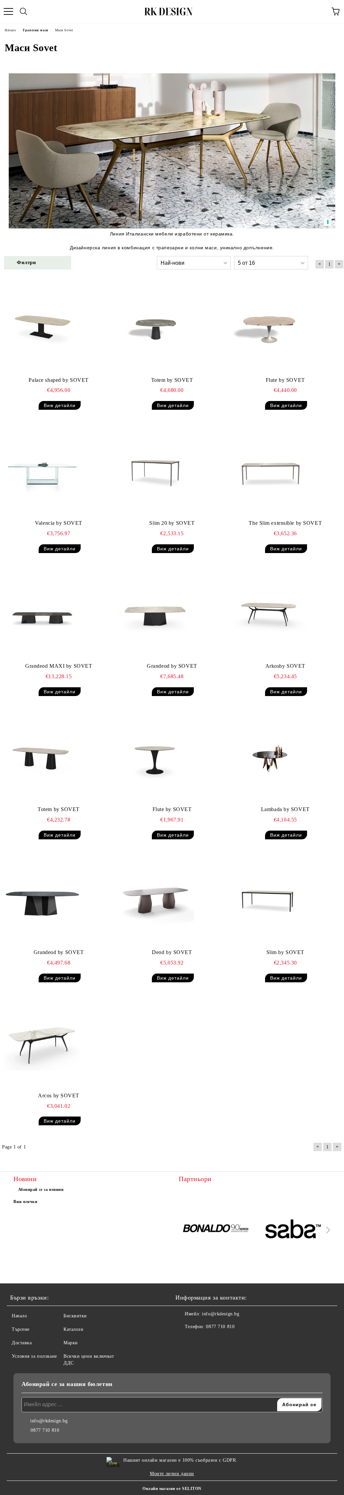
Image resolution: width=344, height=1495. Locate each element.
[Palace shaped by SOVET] (42, 328)
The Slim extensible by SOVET (285, 523)
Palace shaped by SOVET (58, 380)
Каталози (73, 1329)
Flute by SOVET (285, 380)
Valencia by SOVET (58, 523)
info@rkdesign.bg (220, 1313)
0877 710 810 (220, 1326)
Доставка (22, 1342)
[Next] (326, 1230)
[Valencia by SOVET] (42, 471)
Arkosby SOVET (285, 666)
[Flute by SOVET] (269, 328)
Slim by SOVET (285, 952)
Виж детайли (60, 405)
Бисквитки (75, 1315)
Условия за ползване (34, 1356)
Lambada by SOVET (285, 809)
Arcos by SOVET (58, 1095)
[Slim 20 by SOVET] (155, 471)
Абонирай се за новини (41, 1189)
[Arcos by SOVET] (42, 1043)
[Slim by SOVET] (269, 900)
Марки (70, 1342)
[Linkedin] (213, 1340)
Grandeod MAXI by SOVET (58, 666)
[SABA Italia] (293, 1230)
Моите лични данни (172, 1473)
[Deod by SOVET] (155, 900)
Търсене (21, 1329)
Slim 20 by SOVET (172, 523)
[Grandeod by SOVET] (155, 614)
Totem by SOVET (172, 380)
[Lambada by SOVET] (269, 757)
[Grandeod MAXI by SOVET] (42, 614)
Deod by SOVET (172, 952)
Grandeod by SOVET (172, 666)
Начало (19, 1315)
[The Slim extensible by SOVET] (269, 471)
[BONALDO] (216, 1230)
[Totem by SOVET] (155, 328)
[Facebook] (184, 1340)
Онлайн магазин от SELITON (172, 1488)
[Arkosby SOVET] (269, 614)
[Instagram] (199, 1340)
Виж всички (25, 1201)
